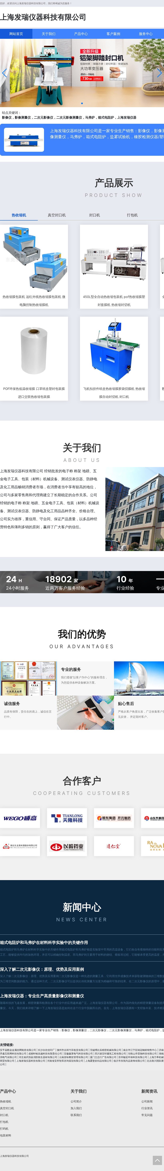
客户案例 (113, 34)
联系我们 (76, 1115)
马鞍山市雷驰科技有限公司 (142, 1053)
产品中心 (81, 34)
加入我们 (76, 1108)
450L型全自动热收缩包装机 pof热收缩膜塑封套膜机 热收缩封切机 (114, 301)
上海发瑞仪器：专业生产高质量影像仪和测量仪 (42, 995)
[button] (4, 73)
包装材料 (5, 1135)
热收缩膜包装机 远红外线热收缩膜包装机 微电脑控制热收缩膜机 (34, 301)
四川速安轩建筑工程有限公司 (110, 1053)
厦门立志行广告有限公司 (103, 1057)
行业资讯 (147, 1108)
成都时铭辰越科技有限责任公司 (45, 1053)
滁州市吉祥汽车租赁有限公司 (72, 1049)
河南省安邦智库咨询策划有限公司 (65, 1060)
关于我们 (48, 34)
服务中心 (146, 34)
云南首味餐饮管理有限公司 (73, 1057)
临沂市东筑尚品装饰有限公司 (129, 1060)
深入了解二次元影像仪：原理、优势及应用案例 (42, 969)
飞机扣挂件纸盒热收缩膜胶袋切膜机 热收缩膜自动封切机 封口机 (114, 393)
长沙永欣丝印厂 (46, 1049)
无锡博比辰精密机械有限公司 (105, 1049)
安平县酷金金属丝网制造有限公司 (18, 1049)
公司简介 (76, 1101)
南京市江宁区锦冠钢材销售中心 (140, 1049)
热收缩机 (5, 1101)
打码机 (4, 1128)
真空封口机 (7, 1108)
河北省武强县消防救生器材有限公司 (38, 1057)
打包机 (4, 1121)
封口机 (4, 1115)
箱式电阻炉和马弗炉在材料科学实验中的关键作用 (44, 942)
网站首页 (16, 34)
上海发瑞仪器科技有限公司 (30, 1060)
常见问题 (147, 1115)
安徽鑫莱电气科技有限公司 (78, 1053)
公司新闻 (147, 1101)
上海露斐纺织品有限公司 (98, 1060)
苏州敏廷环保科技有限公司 (132, 1057)
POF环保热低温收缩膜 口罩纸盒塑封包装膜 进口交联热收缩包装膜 (34, 393)
